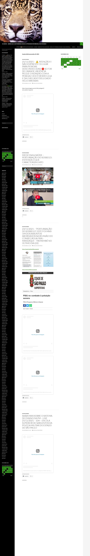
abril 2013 (4, 421)
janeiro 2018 (4, 336)
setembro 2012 (4, 433)
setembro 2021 (4, 266)
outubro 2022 (4, 245)
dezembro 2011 (5, 447)
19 (73, 62)
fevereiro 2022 (4, 258)
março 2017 (4, 352)
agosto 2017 (4, 344)
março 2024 (4, 219)
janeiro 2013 (4, 426)
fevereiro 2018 (4, 334)
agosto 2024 (4, 211)
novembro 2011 (5, 448)
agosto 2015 (4, 377)
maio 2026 (4, 177)
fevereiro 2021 (4, 277)
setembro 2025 (4, 190)
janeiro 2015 (4, 388)
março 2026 (4, 180)
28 (79, 64)
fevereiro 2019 (4, 315)
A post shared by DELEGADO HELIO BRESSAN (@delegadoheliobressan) (38, 130)
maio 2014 (4, 401)
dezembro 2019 (5, 299)
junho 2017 (4, 347)
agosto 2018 (4, 325)
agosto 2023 (4, 230)
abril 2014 (4, 402)
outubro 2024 (4, 207)
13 (76, 60)
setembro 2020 (4, 285)
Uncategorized (25, 59)
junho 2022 (4, 252)
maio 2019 (4, 310)
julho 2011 (4, 453)
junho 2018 (4, 328)
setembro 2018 (4, 323)
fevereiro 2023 (4, 239)
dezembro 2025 (5, 185)
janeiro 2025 (4, 203)
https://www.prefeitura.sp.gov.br (29, 269)
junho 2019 (4, 309)
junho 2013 (4, 418)
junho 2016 (4, 366)
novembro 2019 (5, 301)
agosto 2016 (4, 363)
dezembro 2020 (5, 280)
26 (73, 64)
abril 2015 (4, 383)
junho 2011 (4, 455)
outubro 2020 (4, 284)
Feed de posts (4, 115)
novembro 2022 (5, 244)
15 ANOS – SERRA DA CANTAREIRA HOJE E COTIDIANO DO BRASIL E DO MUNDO (24, 44)
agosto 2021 (4, 268)
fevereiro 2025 (4, 201)
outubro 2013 (4, 412)
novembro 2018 (5, 320)
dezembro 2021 (5, 261)
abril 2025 (4, 198)
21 (79, 62)
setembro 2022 (4, 247)
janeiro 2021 (4, 279)
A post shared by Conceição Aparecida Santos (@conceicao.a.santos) (37, 350)
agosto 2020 (4, 287)
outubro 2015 (4, 374)
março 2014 (4, 404)
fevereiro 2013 (4, 425)
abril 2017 (4, 350)
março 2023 (4, 238)
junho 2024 (4, 214)
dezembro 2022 (5, 242)
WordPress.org (4, 118)
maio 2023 (4, 234)
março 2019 (4, 314)
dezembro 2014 (5, 390)
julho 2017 (4, 345)
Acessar (3, 113)
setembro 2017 (4, 342)
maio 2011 (4, 456)
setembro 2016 (4, 361)
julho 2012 (4, 436)
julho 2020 (4, 288)
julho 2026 (4, 174)
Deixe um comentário (37, 83)
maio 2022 (4, 253)
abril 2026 (4, 179)
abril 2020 (4, 293)
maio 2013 (4, 420)
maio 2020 (4, 291)
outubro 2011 (4, 450)
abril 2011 (4, 458)
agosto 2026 (4, 173)
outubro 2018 (4, 322)
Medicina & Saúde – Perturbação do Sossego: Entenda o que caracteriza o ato (37, 159)
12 (73, 60)
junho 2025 (4, 195)
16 (65, 62)
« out (62, 68)
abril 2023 (4, 236)
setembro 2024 (4, 209)
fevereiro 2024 (4, 220)
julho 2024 (4, 212)
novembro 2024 (5, 206)
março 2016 (4, 371)
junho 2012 (4, 437)
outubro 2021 (4, 264)
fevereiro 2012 (4, 444)
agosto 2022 (4, 249)
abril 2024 (4, 217)
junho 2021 (4, 271)
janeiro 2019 (4, 317)
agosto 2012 (4, 434)
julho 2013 (4, 417)
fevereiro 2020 (4, 296)
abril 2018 (4, 331)
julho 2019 (4, 307)
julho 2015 (4, 379)
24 (68, 64)
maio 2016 (4, 368)
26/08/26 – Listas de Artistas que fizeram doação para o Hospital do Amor (7, 99)
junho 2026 (4, 176)
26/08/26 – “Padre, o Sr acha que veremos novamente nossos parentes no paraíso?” (7, 104)
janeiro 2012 (4, 445)
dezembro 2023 (5, 223)
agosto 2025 (4, 192)
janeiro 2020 (4, 298)
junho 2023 (4, 233)
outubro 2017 (4, 341)
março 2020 (4, 295)
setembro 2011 (4, 452)
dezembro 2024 (5, 204)
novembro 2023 (5, 225)
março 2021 (4, 276)
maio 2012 (4, 439)
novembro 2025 (5, 187)
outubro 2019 (4, 303)
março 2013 (4, 423)
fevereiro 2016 (4, 372)
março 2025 (4, 199)
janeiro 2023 (4, 241)
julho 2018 (4, 326)
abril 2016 (4, 369)
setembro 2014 (4, 394)
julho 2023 (4, 231)
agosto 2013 (4, 415)
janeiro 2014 (4, 407)
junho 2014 (4, 399)
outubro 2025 (4, 188)
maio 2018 (4, 329)
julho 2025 (4, 193)
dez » (80, 68)
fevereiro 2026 (4, 182)
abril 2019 (4, 312)
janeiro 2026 (4, 184)
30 (65, 66)
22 (62, 64)
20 (76, 62)
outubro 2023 (4, 226)
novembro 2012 (5, 429)
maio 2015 (4, 382)
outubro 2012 (4, 431)
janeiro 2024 (4, 222)
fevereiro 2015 (4, 387)
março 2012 (4, 442)
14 (79, 60)
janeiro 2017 (4, 355)
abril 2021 (4, 274)
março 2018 (4, 333)
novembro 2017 (5, 339)
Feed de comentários (5, 116)
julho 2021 (4, 269)
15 (62, 62)
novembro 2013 (5, 410)
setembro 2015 (4, 375)
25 (70, 64)
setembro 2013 (4, 414)
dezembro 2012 (5, 428)
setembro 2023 (4, 228)
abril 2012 (4, 440)
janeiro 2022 (4, 260)
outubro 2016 (4, 360)
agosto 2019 (4, 306)
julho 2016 (4, 364)
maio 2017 (4, 349)
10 (68, 60)
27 (76, 64)
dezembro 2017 (5, 337)
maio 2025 (4, 196)
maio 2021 (4, 272)
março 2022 (4, 257)
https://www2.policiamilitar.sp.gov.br (30, 249)
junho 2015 (4, 380)
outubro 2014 (4, 393)
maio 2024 (4, 215)
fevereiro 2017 (4, 353)
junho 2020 (4, 290)
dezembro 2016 (5, 356)
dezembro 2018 (5, 318)
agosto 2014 (4, 396)
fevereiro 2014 (4, 406)
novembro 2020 (5, 282)
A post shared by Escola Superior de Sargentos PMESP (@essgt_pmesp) (38, 470)
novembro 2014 (5, 391)
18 (70, 62)
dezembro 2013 (5, 409)
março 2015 (4, 385)
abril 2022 (4, 255)
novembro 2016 (5, 358)
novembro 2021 (5, 263)
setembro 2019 (4, 304)
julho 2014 (4, 398)
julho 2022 (4, 250)
